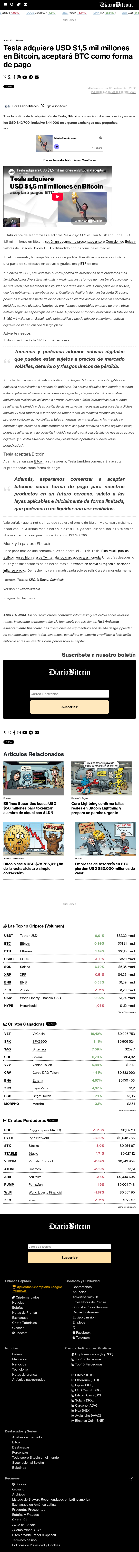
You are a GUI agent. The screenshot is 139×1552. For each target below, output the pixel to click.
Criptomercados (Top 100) (93, 1354)
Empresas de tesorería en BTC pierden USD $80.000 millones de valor (105, 868)
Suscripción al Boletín (28, 1463)
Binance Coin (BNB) (89, 1421)
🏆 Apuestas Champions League (37, 1288)
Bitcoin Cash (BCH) (89, 1395)
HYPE (8, 1006)
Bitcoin (19, 40)
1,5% (18, 12)
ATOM (9, 1169)
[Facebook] (15, 77)
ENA (7, 1080)
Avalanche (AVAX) (87, 1416)
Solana (25, 967)
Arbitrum (35, 1177)
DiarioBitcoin (28, 106)
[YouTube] (25, 77)
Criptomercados (27, 1297)
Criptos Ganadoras (26, 1024)
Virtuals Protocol (41, 1161)
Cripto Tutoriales (24, 1323)
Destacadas (21, 1447)
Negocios (19, 1364)
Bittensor (39, 1049)
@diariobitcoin (57, 106)
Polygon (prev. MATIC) (45, 1130)
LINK (63, 12)
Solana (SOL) (84, 1400)
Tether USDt (29, 936)
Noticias (18, 1302)
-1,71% (48, 12)
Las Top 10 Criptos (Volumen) (35, 926)
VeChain (39, 1034)
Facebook (83, 1332)
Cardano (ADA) (85, 1405)
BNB (7, 982)
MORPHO (11, 1104)
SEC (32, 580)
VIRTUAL (11, 1161)
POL (7, 1130)
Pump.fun (36, 1185)
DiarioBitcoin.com (126, 1012)
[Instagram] (19, 77)
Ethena (38, 1080)
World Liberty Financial (45, 1192)
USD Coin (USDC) (88, 1390)
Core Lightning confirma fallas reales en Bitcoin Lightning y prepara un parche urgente (97, 808)
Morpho (38, 1104)
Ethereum (27, 951)
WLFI (8, 1192)
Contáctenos (82, 1287)
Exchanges (20, 1318)
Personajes (20, 1452)
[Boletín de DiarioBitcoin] (38, 77)
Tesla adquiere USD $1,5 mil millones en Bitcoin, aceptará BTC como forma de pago (68, 56)
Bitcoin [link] (73, 116)
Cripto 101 (19, 1520)
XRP (7, 974)
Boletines (19, 1468)
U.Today (42, 580)
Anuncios (79, 1292)
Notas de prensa (24, 1374)
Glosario (18, 1328)
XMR (120, 12)
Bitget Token (42, 1096)
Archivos (18, 1494)
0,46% (105, 12)
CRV (7, 1073)
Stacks (34, 1146)
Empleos (79, 1322)
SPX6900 (40, 1041)
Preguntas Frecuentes (28, 1510)
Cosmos (35, 1169)
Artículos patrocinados (28, 1379)
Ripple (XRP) (83, 1385)
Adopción (8, 40)
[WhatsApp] (10, 77)
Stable (33, 1153)
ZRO (7, 1088)
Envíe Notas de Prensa (89, 1302)
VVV (7, 1065)
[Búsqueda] (13, 5)
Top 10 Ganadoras (88, 1359)
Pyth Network (39, 1138)
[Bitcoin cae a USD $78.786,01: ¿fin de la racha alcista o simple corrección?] (33, 840)
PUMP (9, 1185)
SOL (7, 967)
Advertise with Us (85, 1297)
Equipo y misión (84, 1317)
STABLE (10, 1153)
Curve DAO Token (46, 1073)
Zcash (24, 990)
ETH (7, 951)
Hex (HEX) (82, 1410)
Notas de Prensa (24, 1313)
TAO (7, 1049)
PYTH (8, 1138)
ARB (7, 1177)
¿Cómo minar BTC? (26, 1530)
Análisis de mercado (13, 858)
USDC (9, 959)
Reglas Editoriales (86, 1312)
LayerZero (40, 1088)
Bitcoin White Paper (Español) (34, 1535)
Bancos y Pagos (79, 798)
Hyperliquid (28, 1006)
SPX (7, 1041)
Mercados (19, 1359)
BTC (7, 943)
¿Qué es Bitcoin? (24, 1525)
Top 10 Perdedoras (88, 1364)
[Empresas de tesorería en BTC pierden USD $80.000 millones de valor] (105, 840)
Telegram (82, 1338)
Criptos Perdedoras (26, 1120)
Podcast (21, 1333)
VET (7, 1034)
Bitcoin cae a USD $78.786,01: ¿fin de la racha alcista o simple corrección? (33, 868)
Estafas (17, 1307)
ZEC (32, 12)
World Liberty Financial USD (40, 998)
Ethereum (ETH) (86, 1380)
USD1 (8, 998)
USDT (8, 936)
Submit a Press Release (90, 1307)
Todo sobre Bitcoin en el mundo (35, 1457)
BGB (7, 1096)
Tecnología (20, 1369)
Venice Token (42, 1065)
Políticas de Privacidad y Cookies (36, 1545)
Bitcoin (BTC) (84, 1375)
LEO (91, 12)
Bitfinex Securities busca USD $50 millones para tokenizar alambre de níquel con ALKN (29, 808)
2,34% (76, 12)
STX (7, 1146)
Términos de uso (24, 1540)
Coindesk (57, 580)
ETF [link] (83, 264)
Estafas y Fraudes (25, 1515)
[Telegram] (32, 77)
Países (17, 1354)
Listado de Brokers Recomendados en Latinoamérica (51, 1499)
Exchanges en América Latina (34, 1504)
